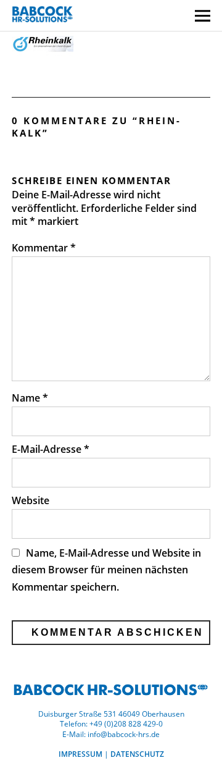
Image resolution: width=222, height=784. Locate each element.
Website (30, 500)
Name (30, 398)
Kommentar (44, 248)
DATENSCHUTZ (137, 754)
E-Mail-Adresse (50, 449)
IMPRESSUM (80, 754)
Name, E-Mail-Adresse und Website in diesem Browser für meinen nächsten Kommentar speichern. (106, 569)
